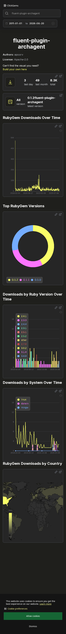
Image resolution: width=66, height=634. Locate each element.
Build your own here (15, 69)
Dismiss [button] (33, 626)
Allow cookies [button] (33, 616)
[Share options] (56, 76)
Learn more (45, 604)
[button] (33, 609)
